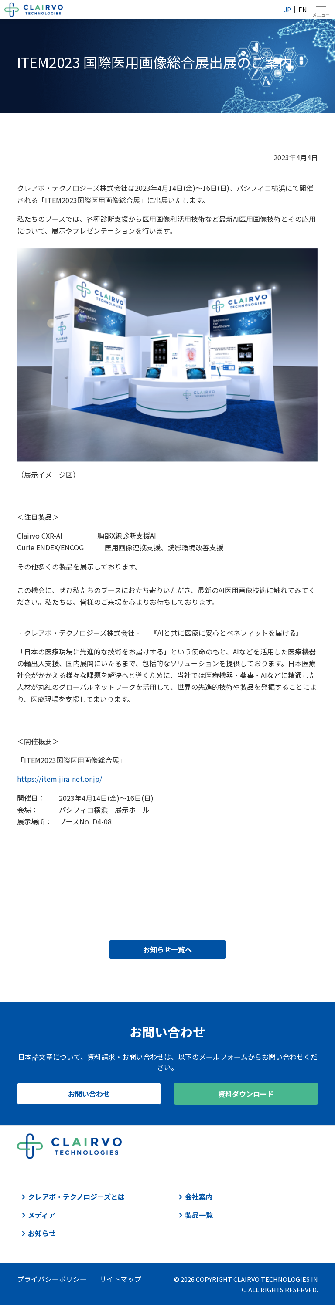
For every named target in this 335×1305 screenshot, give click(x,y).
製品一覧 (199, 1215)
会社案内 (199, 1196)
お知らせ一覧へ (167, 949)
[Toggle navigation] (320, 9)
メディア (41, 1215)
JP (287, 9)
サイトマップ (120, 1279)
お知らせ (42, 1233)
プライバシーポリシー (52, 1279)
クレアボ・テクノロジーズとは (76, 1196)
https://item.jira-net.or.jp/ (59, 778)
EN (302, 9)
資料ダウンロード (246, 1093)
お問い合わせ (89, 1093)
